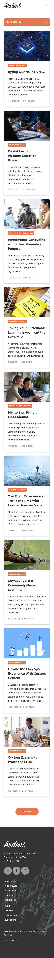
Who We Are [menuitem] (11, 886)
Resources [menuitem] (10, 900)
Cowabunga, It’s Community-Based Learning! (22, 585)
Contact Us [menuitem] (11, 915)
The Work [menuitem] (10, 895)
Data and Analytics (17, 65)
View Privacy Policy (11, 940)
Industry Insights (17, 145)
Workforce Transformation (21, 233)
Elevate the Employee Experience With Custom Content (27, 673)
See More (27, 811)
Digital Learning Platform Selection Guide (22, 156)
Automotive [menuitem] (11, 891)
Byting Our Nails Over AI (27, 72)
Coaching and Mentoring (19, 406)
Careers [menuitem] (9, 910)
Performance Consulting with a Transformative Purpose (26, 244)
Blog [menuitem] (7, 906)
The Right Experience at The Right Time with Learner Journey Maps (26, 501)
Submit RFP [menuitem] (11, 920)
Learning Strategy (17, 321)
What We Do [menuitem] (11, 881)
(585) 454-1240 (12, 860)
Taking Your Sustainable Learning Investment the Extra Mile (27, 333)
